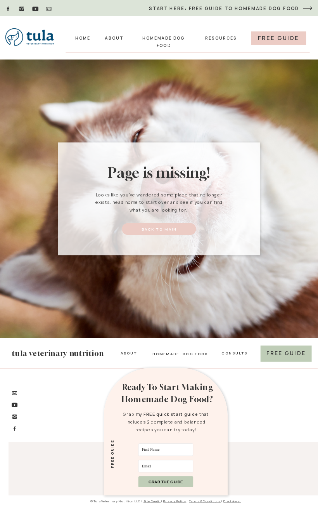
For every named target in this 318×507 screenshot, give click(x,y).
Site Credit (152, 501)
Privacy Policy (174, 501)
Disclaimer (232, 501)
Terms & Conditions (205, 501)
